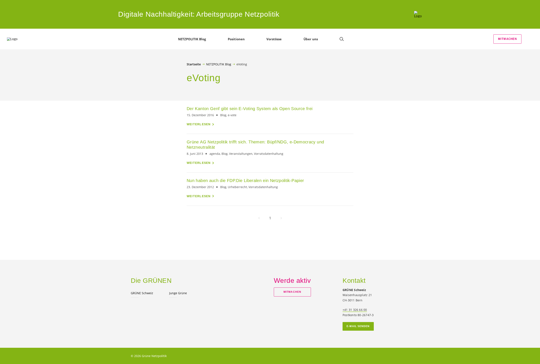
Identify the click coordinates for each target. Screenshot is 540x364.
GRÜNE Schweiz (142, 293)
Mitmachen (507, 38)
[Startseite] (418, 14)
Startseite (194, 64)
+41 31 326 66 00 (355, 310)
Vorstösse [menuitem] (274, 39)
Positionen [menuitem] (236, 39)
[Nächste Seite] (281, 218)
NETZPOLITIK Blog (218, 64)
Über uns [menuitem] (311, 39)
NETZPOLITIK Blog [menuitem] (192, 39)
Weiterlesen (199, 124)
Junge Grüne (178, 293)
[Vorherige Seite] (259, 218)
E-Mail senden (358, 326)
